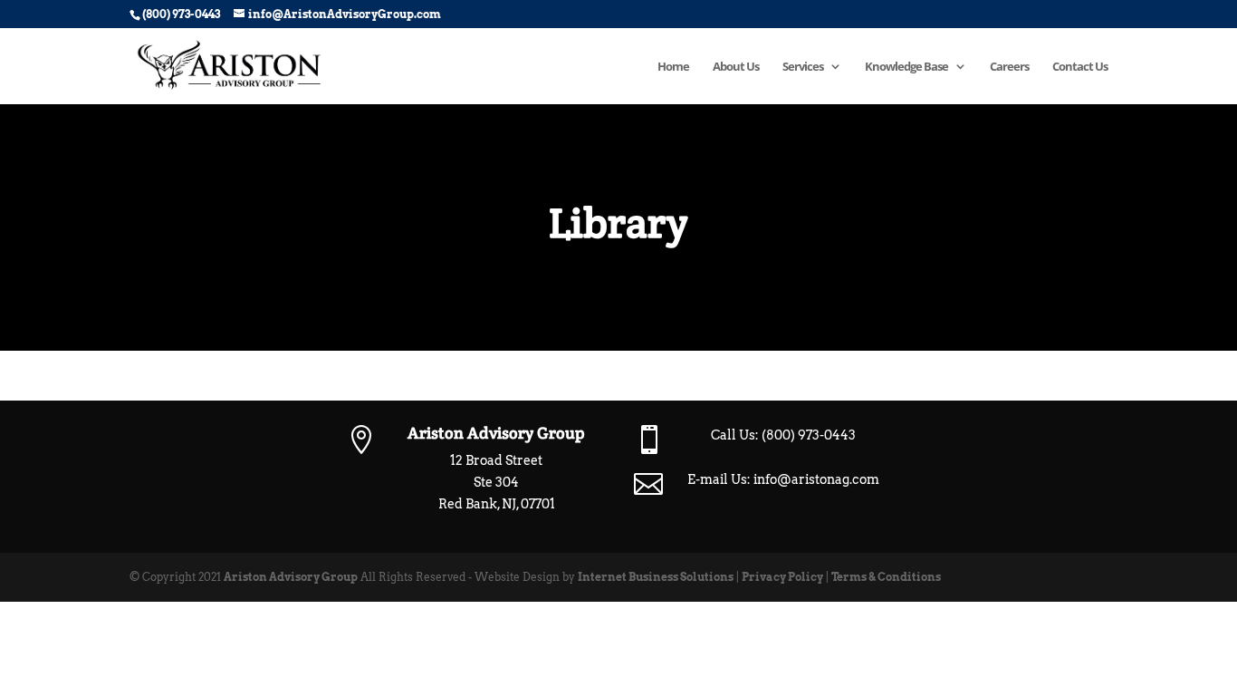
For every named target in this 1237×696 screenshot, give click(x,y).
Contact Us (1080, 67)
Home (673, 67)
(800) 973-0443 (809, 435)
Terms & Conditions (886, 577)
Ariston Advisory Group (291, 577)
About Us (736, 67)
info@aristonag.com (816, 479)
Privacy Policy (782, 577)
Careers (1009, 67)
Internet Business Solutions (656, 577)
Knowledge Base (906, 67)
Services (802, 67)
